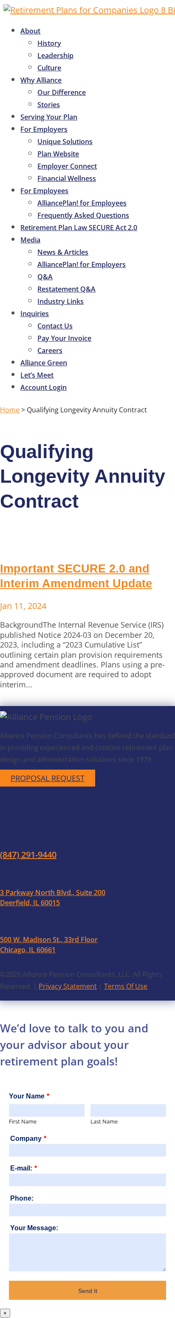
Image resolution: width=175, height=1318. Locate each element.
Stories (48, 104)
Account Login (43, 387)
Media (30, 240)
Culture (49, 67)
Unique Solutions (65, 141)
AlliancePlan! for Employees (82, 203)
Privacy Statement (68, 986)
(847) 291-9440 (28, 854)
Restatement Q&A (66, 289)
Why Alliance (41, 80)
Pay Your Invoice (64, 338)
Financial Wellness (66, 178)
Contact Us (55, 326)
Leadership (55, 55)
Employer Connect (67, 166)
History (49, 43)
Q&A (45, 276)
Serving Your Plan (48, 117)
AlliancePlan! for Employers (81, 264)
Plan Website (58, 153)
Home (10, 409)
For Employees (44, 190)
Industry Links (60, 301)
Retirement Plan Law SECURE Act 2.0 (78, 227)
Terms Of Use (125, 986)
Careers (49, 350)
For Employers (44, 129)
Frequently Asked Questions (83, 215)
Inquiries (34, 313)
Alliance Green (43, 362)
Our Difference (61, 92)
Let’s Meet (37, 375)
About (30, 31)
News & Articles (62, 252)
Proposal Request (48, 778)
